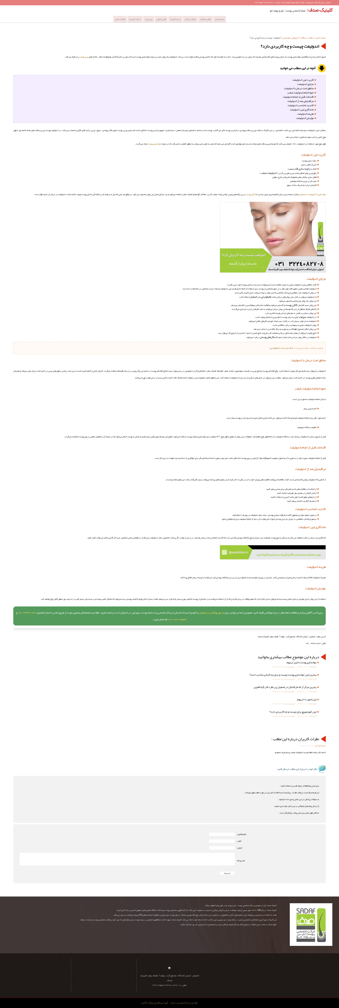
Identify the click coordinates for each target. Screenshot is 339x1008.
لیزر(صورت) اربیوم (306, 699)
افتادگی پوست (252, 194)
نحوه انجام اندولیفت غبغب (300, 92)
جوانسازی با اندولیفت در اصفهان (312, 194)
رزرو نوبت (148, 19)
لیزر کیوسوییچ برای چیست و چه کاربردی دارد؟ (292, 711)
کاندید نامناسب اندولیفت (301, 105)
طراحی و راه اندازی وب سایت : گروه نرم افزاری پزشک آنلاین (169, 1003)
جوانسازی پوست (154, 144)
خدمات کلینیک (135, 19)
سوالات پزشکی (190, 19)
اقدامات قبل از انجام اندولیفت (298, 96)
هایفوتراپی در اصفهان (260, 296)
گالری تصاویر (161, 19)
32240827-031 (27, 612)
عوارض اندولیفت (305, 118)
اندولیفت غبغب (269, 173)
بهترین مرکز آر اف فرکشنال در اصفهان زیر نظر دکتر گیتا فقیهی (285, 687)
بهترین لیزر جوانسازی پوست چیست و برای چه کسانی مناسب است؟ (282, 674)
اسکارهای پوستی (268, 337)
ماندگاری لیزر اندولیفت (302, 109)
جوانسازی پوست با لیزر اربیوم (301, 662)
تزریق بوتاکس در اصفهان (211, 612)
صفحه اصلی (219, 19)
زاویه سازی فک (302, 168)
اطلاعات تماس (120, 19)
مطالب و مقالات (205, 19)
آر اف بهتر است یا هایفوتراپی (281, 348)
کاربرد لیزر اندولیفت (303, 79)
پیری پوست (84, 57)
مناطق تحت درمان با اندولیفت (299, 88)
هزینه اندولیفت (305, 113)
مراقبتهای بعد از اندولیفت (300, 101)
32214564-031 (177, 619)
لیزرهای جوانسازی (290, 38)
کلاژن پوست (291, 305)
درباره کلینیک (175, 19)
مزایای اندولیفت (305, 84)
